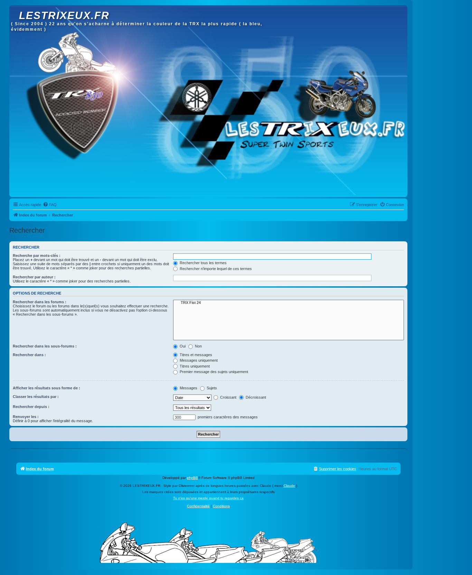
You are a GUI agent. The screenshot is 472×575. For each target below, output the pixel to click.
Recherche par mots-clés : (36, 255)
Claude (289, 486)
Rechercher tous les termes (203, 263)
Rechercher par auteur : (34, 277)
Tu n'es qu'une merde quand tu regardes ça (208, 498)
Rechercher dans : (29, 355)
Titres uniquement (194, 366)
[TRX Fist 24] (288, 302)
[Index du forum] (15, 8)
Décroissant (255, 397)
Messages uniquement (198, 360)
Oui (182, 346)
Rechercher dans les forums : (39, 302)
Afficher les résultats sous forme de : (46, 388)
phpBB (192, 478)
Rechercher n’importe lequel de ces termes (215, 269)
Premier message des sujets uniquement (213, 372)
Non (198, 346)
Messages (188, 388)
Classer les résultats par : (36, 397)
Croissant (227, 397)
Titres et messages (195, 355)
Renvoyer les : (26, 417)
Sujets (211, 388)
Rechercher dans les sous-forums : (45, 346)
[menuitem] (50, 205)
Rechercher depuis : (31, 407)
